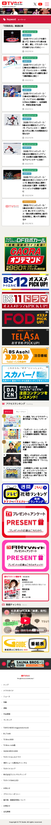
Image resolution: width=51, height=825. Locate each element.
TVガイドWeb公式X (10, 780)
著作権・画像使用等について (14, 800)
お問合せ (6, 806)
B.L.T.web (7, 733)
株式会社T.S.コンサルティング (14, 774)
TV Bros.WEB (8, 739)
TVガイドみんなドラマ (12, 757)
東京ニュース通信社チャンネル (15, 763)
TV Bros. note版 (9, 745)
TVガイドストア (9, 768)
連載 (5, 708)
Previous (4, 664)
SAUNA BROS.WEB (10, 751)
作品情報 (6, 714)
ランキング (7, 720)
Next (47, 664)
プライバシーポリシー (11, 794)
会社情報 (6, 811)
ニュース (6, 696)
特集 (5, 702)
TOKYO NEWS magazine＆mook (16, 727)
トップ (5, 684)
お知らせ (6, 788)
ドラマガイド (8, 690)
